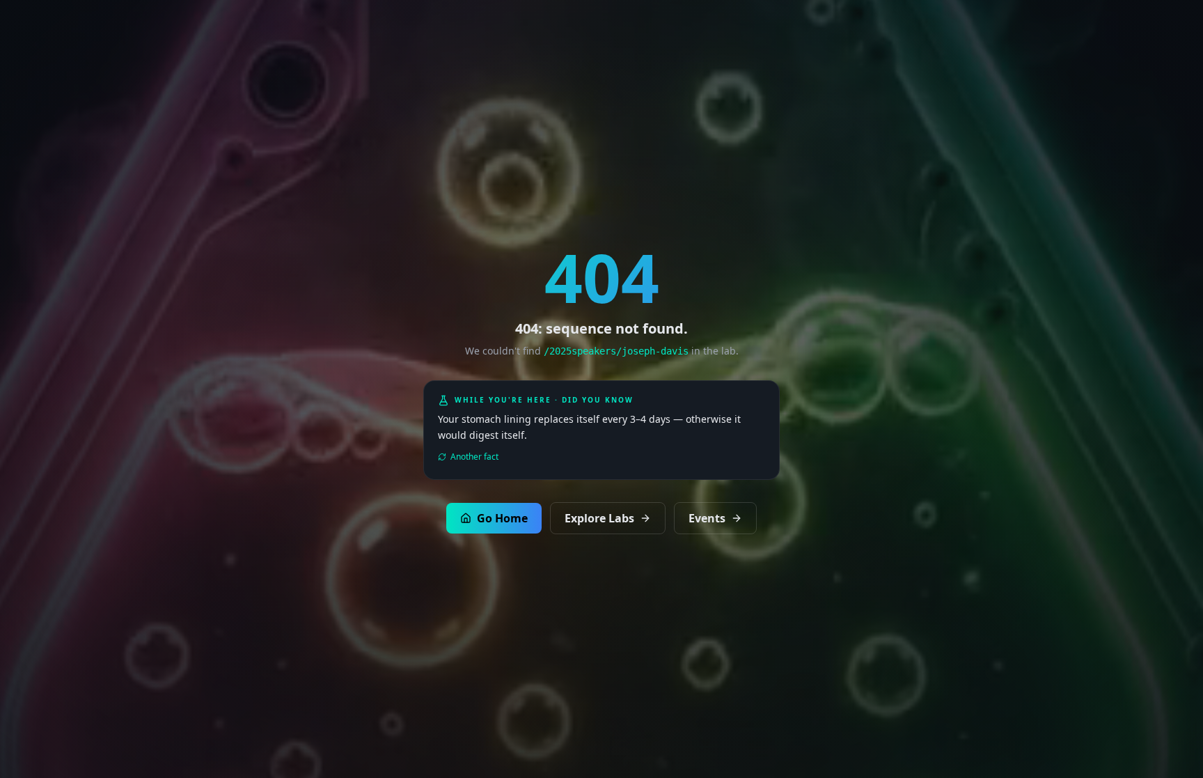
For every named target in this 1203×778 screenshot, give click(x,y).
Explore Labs (599, 518)
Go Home (502, 518)
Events (707, 518)
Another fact (474, 456)
